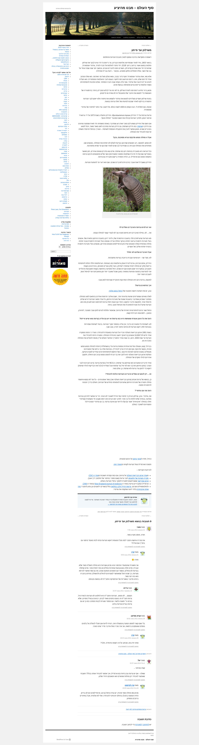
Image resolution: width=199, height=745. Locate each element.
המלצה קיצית (146, 45)
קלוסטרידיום (63, 157)
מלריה (65, 176)
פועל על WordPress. (62, 739)
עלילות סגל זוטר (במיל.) (62, 218)
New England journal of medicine (108, 484)
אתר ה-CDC (94, 475)
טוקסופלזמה (63, 172)
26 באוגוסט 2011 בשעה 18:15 (129, 638)
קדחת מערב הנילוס (61, 114)
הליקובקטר (64, 132)
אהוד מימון (137, 459)
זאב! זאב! (66, 64)
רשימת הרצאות (116, 37)
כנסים (65, 199)
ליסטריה (64, 145)
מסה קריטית (65, 224)
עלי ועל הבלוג (141, 37)
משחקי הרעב (63, 201)
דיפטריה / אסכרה (62, 130)
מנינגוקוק (64, 147)
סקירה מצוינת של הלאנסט (138, 478)
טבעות (67, 51)
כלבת (65, 103)
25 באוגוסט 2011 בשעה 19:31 (136, 619)
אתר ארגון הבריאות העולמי (137, 475)
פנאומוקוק (64, 153)
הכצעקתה (66, 213)
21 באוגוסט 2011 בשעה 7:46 (136, 530)
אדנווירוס (64, 89)
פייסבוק (65, 203)
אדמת (65, 87)
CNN (85, 484)
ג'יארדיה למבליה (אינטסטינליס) (58, 170)
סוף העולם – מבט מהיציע (134, 8)
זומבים (65, 184)
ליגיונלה (65, 143)
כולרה (65, 141)
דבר (66, 128)
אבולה (65, 81)
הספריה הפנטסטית (63, 215)
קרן (133, 552)
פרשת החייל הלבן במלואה (121, 487)
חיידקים (127, 511)
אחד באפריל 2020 (63, 47)
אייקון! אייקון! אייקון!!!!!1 (62, 60)
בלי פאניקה (65, 238)
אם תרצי (66, 211)
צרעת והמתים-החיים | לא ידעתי (136, 709)
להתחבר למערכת (142, 725)
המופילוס (64, 135)
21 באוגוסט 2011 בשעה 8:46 (129, 555)
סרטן (67, 186)
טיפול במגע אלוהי (115, 291)
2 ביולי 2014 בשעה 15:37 (137, 663)
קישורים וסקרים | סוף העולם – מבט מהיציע (132, 654)
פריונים (67, 189)
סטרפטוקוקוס (63, 149)
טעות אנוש (66, 166)
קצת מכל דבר (65, 191)
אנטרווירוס (64, 93)
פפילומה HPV (63, 110)
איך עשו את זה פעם (136, 511)
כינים (65, 174)
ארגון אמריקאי (143, 481)
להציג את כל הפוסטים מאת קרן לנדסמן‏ (122, 504)
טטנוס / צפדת (63, 139)
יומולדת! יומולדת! (64, 56)
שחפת (139, 126)
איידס (65, 91)
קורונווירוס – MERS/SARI (59, 116)
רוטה (65, 120)
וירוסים (67, 76)
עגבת (65, 151)
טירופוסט (64, 197)
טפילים (67, 168)
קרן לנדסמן (125, 53)
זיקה (66, 97)
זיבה (66, 137)
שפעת (65, 122)
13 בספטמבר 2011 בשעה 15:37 (122, 591)
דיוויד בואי (64, 195)
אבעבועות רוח (63, 83)
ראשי (149, 37)
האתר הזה (118, 464)
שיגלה (65, 162)
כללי (67, 180)
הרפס (65, 95)
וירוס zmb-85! (65, 62)
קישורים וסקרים (83, 45)
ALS (65, 193)
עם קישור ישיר (102, 511)
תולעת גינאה (63, 178)
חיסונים (66, 164)
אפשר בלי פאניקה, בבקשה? (61, 49)
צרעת (122, 511)
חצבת (65, 101)
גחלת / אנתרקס (62, 126)
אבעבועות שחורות (62, 85)
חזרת (65, 99)
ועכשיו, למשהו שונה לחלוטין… (60, 58)
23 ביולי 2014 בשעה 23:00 (130, 688)
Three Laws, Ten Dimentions (60, 209)
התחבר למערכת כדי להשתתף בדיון (135, 546)
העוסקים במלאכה (129, 37)
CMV (65, 78)
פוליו (66, 108)
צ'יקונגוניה (64, 112)
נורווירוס (65, 105)
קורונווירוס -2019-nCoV (60, 118)
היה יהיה (66, 240)
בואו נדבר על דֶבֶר (64, 54)
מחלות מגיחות (65, 182)
